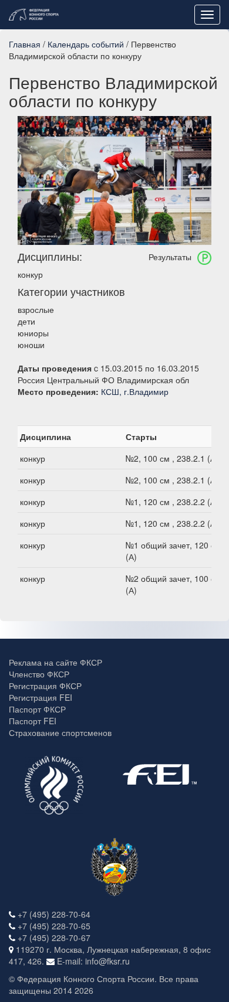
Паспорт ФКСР (37, 709)
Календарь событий (86, 44)
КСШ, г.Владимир (135, 391)
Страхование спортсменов (60, 732)
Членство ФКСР (39, 674)
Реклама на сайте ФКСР (55, 662)
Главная (25, 44)
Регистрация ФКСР (45, 685)
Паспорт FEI (32, 721)
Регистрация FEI (40, 697)
